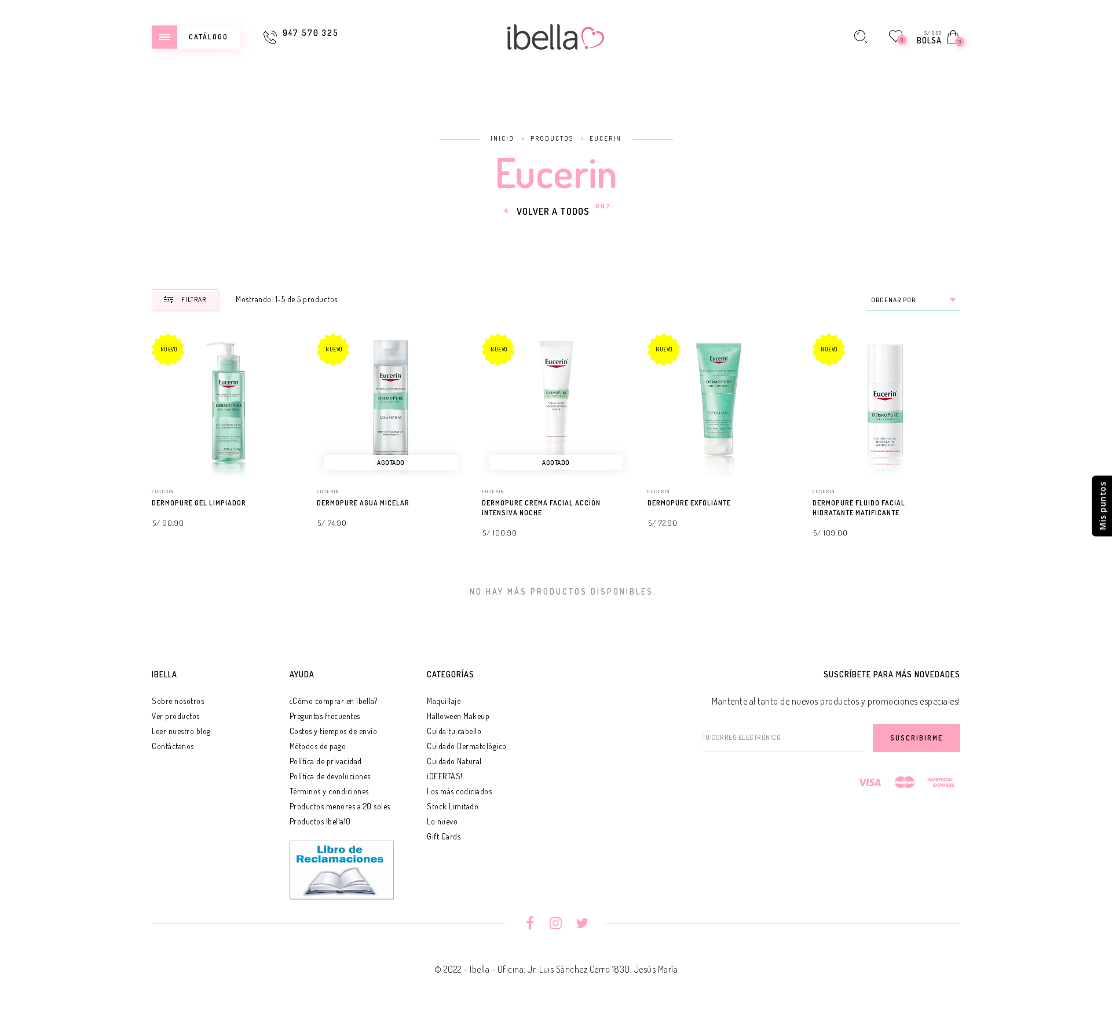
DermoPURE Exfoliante (689, 502)
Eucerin (163, 491)
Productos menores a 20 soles (340, 806)
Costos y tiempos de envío (334, 731)
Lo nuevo (442, 821)
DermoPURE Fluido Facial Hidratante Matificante (859, 507)
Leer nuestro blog (181, 731)
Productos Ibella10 (320, 821)
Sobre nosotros (178, 701)
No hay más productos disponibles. (563, 591)
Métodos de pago (318, 746)
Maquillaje (443, 701)
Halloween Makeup (458, 716)
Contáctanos (173, 746)
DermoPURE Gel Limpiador (199, 502)
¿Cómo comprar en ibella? (334, 701)
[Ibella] (556, 35)
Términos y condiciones (329, 791)
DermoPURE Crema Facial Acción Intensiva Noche (541, 507)
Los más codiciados (459, 791)
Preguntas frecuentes (325, 716)
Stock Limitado (452, 806)
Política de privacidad (326, 761)
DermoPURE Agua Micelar (363, 502)
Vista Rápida (282, 353)
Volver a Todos (553, 211)
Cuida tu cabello (454, 731)
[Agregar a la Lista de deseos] (294, 503)
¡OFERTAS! (445, 776)
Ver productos (176, 716)
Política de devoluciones (330, 776)
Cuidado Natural (454, 761)
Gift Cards (443, 836)
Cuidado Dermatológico (467, 746)
